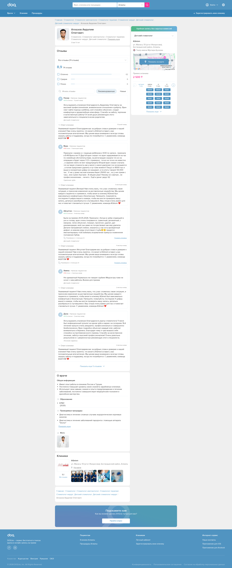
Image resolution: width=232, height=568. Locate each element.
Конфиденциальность (141, 564)
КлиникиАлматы (87, 540)
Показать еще (152, 111)
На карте (77, 467)
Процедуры (37, 13)
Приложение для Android (213, 547)
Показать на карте (156, 62)
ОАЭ (52, 558)
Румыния (44, 558)
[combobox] (95, 5)
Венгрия (34, 558)
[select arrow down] (142, 5)
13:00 (150, 107)
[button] (63, 34)
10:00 (150, 94)
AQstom (136, 41)
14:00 (167, 103)
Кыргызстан (23, 558)
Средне (63, 79)
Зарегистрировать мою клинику (210, 13)
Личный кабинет (143, 540)
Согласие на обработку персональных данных (204, 564)
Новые (123, 91)
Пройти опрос (116, 521)
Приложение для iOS (211, 544)
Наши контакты (209, 540)
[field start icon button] (59, 91)
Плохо (63, 84)
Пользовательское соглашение (167, 564)
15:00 (167, 107)
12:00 (150, 103)
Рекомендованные (106, 91)
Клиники (23, 13)
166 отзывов (63, 477)
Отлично (64, 74)
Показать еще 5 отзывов (91, 366)
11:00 (150, 98)
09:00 (150, 90)
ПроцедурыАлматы (88, 544)
